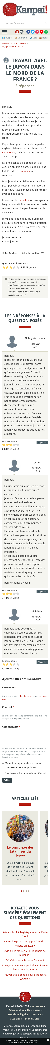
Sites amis (16, 1018)
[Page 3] (26, 891)
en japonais (8, 152)
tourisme (26, 171)
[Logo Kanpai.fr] (25, 9)
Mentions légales (18, 1014)
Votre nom (9, 687)
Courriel (8, 707)
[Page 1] (21, 891)
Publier (7, 780)
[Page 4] (28, 891)
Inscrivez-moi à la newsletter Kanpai (25, 773)
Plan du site (32, 1018)
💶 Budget (7, 37)
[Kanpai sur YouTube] (41, 32)
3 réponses (25, 86)
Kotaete (5, 43)
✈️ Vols (33, 37)
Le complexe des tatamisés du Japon (20, 851)
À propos (37, 1006)
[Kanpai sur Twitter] (33, 32)
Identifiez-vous (25, 696)
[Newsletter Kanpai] (21, 32)
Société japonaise (18, 43)
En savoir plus (31, 1043)
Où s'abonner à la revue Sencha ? (25, 960)
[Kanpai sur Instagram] (37, 32)
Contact (36, 1014)
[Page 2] (23, 891)
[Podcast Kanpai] (46, 32)
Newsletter (33, 1010)
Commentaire (11, 726)
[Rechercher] (46, 23)
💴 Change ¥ (21, 37)
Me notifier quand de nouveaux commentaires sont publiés (23, 765)
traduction (24, 200)
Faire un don (16, 1010)
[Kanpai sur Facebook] (28, 32)
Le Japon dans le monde (12, 46)
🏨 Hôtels (44, 37)
